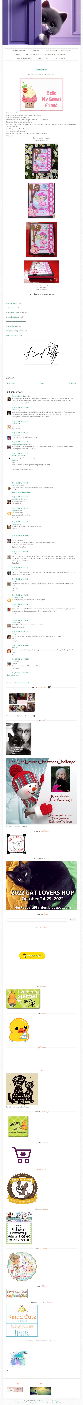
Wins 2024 (36, 51)
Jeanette (15, 622)
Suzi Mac (15, 554)
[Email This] (7, 378)
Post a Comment (13, 675)
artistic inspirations (12, 317)
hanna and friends (12, 335)
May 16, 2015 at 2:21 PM (20, 453)
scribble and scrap (12, 312)
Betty (14, 634)
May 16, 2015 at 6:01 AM (20, 433)
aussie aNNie (16, 485)
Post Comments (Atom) (23, 683)
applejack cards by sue (19, 444)
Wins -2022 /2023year (24, 58)
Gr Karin (15, 460)
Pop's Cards (16, 597)
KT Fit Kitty (16, 410)
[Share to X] (11, 378)
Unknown (15, 510)
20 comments (51, 74)
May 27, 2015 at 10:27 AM (20, 673)
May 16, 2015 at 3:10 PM (20, 497)
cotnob (14, 524)
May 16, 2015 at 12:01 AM (20, 407)
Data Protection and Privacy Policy (58, 51)
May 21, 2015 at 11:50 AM (20, 620)
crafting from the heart (14, 321)
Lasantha (43, 1403)
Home (42, 383)
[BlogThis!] (9, 378)
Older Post (72, 383)
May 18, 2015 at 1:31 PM (20, 567)
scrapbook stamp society (14, 331)
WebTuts (26, 1403)
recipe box (41, 69)
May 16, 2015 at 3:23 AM (20, 421)
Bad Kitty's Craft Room (40, 1401)
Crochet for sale (32, 54)
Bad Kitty (34, 74)
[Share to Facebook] (13, 378)
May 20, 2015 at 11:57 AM (20, 604)
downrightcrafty (17, 499)
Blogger (57, 1401)
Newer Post (11, 383)
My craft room (43, 58)
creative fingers (11, 326)
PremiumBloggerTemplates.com (56, 1403)
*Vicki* (14, 570)
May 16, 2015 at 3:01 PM (20, 483)
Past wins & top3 (60, 58)
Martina (15, 423)
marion (14, 435)
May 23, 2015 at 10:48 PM (20, 645)
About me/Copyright (19, 51)
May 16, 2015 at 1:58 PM (20, 442)
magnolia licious (11, 303)
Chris (14, 606)
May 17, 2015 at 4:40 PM (20, 551)
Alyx (13, 648)
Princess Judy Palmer (19, 396)
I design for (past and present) (55, 54)
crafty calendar (11, 308)
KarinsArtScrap (17, 455)
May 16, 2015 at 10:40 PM (20, 535)
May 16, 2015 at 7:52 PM (20, 522)
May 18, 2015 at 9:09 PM (20, 579)
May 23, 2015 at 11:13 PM (20, 659)
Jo (13, 581)
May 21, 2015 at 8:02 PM (20, 632)
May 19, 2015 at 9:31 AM (20, 595)
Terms (18, 54)
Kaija (13, 538)
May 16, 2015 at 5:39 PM (20, 508)
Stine (14, 661)
